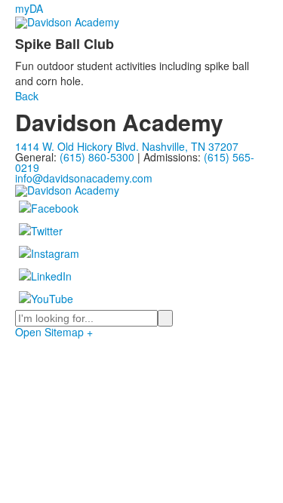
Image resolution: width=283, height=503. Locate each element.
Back (26, 95)
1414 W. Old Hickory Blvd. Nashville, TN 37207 (126, 146)
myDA (29, 8)
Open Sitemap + (54, 331)
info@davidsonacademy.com (83, 178)
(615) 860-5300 (97, 156)
